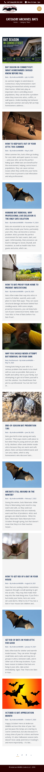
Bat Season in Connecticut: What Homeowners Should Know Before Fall (19, 70)
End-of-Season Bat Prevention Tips (20, 427)
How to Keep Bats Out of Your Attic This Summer (20, 145)
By (16, 77)
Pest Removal (13, 360)
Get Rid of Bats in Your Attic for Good (20, 641)
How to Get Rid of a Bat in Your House (21, 578)
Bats (6, 77)
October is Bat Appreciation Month (19, 714)
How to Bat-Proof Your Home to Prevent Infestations (21, 286)
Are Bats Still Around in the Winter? (19, 493)
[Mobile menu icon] (39, 8)
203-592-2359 (18, 2)
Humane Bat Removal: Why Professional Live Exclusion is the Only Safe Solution (20, 215)
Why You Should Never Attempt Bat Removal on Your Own (21, 355)
